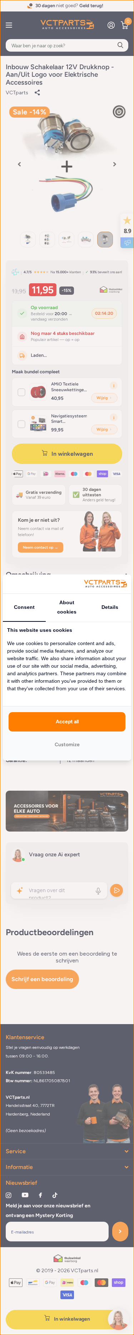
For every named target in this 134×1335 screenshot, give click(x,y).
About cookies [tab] (66, 607)
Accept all (67, 722)
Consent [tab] (24, 607)
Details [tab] (109, 607)
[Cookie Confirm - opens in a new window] (105, 584)
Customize (67, 745)
